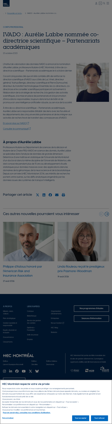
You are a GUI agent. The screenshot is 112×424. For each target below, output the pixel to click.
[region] (56, 402)
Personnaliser (8, 418)
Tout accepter (81, 418)
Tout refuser (99, 418)
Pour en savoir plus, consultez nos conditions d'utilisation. (27, 413)
